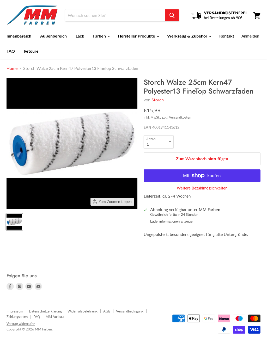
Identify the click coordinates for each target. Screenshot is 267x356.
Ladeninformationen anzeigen (172, 221)
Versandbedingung (129, 311)
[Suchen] (172, 15)
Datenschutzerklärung (45, 311)
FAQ (11, 50)
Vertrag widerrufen (21, 324)
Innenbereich (19, 35)
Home (12, 68)
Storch (157, 99)
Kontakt (226, 35)
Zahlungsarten (17, 317)
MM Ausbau (55, 317)
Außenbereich (53, 35)
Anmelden (250, 36)
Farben (100, 35)
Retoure (31, 50)
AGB (106, 311)
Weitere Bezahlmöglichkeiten (202, 188)
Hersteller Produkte (137, 35)
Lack (80, 35)
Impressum (15, 311)
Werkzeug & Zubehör (187, 35)
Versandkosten (180, 117)
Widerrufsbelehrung (83, 311)
